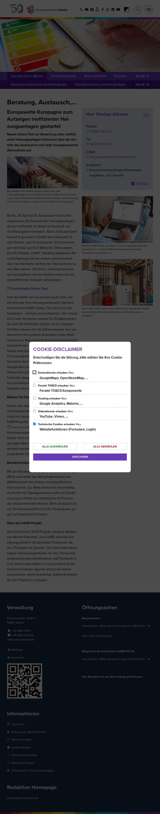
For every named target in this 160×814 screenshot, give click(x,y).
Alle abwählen (105, 446)
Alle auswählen (55, 446)
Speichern (80, 457)
